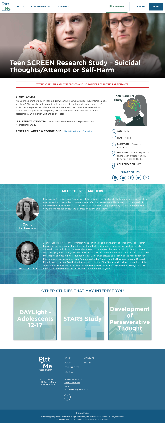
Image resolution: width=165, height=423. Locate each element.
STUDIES (68, 371)
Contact (63, 6)
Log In (140, 6)
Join (156, 6)
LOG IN (87, 362)
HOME (67, 358)
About (19, 6)
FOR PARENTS (71, 367)
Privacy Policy (82, 413)
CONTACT (89, 358)
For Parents (40, 6)
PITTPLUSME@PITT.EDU (76, 389)
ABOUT (68, 362)
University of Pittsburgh (85, 419)
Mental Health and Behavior (78, 131)
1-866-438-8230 (72, 382)
